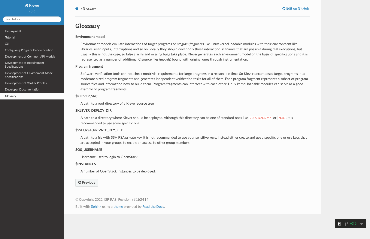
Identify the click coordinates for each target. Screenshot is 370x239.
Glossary (10, 96)
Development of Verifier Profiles (26, 83)
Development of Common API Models (30, 56)
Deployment (13, 31)
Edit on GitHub (297, 8)
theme (118, 206)
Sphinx (96, 206)
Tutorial (10, 37)
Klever (33, 5)
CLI (7, 43)
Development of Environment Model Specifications (29, 75)
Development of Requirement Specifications (24, 64)
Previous (88, 182)
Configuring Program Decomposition (29, 50)
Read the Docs (153, 206)
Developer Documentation (22, 89)
